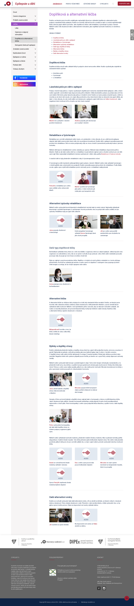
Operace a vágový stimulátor (21, 33)
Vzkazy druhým (18, 69)
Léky (16, 28)
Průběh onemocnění (20, 20)
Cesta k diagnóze (19, 16)
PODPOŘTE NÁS (124, 4)
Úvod (15, 12)
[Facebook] (132, 31)
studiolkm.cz (91, 602)
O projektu (104, 4)
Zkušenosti (57, 4)
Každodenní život (19, 53)
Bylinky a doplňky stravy (60, 51)
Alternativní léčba (58, 49)
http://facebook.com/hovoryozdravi (112, 583)
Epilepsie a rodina (19, 57)
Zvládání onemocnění (21, 49)
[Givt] (132, 38)
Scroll (126, 598)
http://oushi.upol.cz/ (105, 581)
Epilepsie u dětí (25, 3)
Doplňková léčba (58, 38)
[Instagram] (132, 35)
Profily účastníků (73, 4)
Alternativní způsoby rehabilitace (63, 44)
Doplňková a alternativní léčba (23, 40)
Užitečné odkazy (89, 4)
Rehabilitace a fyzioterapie (61, 42)
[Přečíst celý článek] (52, 572)
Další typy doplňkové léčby (61, 47)
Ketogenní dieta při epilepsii (25, 45)
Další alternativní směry (60, 53)
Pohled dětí (17, 65)
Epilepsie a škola (19, 61)
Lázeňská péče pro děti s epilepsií (64, 40)
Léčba (15, 24)
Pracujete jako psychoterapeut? (67, 566)
